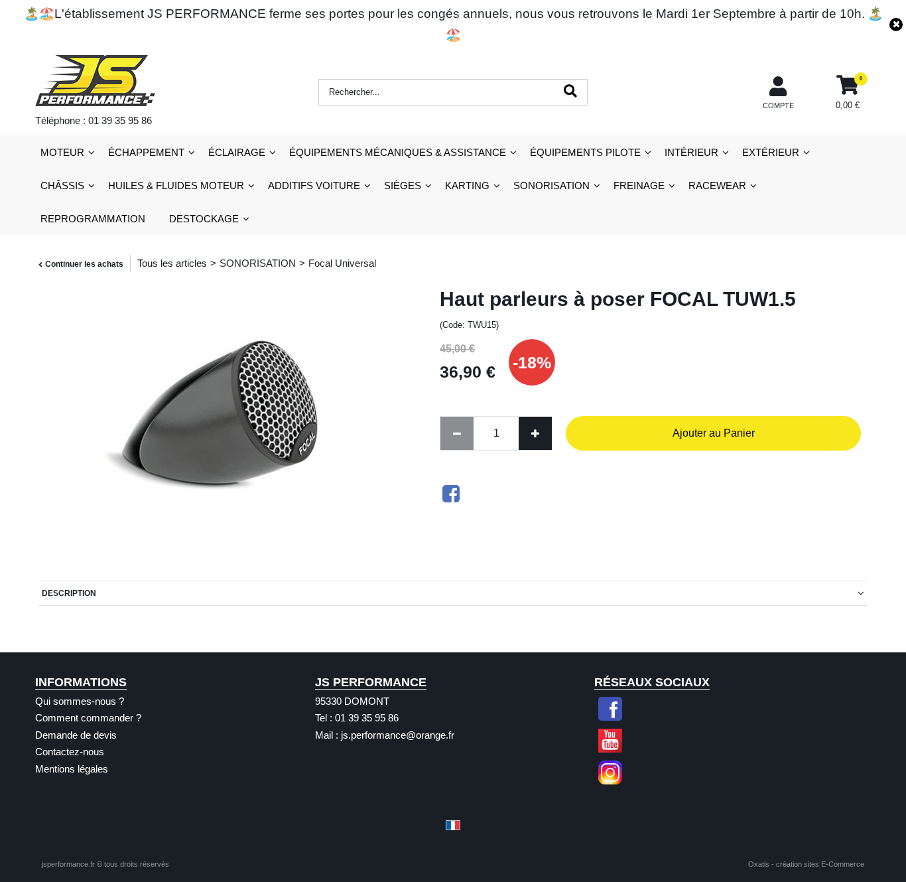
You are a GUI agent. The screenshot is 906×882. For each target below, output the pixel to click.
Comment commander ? (88, 717)
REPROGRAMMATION (92, 218)
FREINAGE (639, 185)
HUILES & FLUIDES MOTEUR (176, 185)
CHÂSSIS (62, 185)
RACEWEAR (717, 185)
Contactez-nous (69, 751)
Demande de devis (76, 735)
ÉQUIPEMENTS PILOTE (585, 152)
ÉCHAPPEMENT (146, 152)
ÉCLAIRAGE (236, 152)
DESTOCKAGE (204, 218)
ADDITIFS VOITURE (314, 185)
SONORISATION (551, 185)
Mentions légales (71, 768)
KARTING (467, 185)
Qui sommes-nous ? (79, 701)
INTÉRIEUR (691, 152)
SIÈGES (402, 185)
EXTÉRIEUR (770, 152)
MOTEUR (62, 152)
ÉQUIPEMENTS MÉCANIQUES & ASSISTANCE (397, 152)
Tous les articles (172, 263)
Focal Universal (342, 263)
